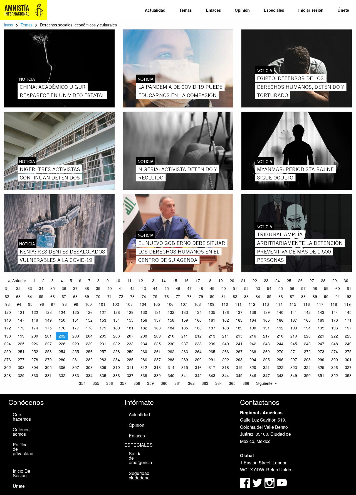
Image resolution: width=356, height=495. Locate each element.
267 (239, 351)
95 (30, 304)
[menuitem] (155, 10)
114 (279, 304)
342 (198, 375)
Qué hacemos (22, 416)
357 (123, 383)
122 (34, 312)
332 (62, 375)
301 (348, 359)
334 (89, 375)
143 (321, 312)
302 (7, 367)
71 (109, 296)
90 (326, 296)
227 (48, 343)
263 (184, 351)
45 (166, 288)
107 (184, 304)
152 (89, 320)
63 (18, 296)
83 (246, 296)
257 (103, 351)
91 (337, 296)
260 (143, 351)
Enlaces (213, 10)
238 (198, 343)
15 (175, 280)
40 (109, 288)
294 (252, 359)
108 (197, 304)
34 (41, 288)
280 (62, 359)
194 (307, 328)
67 (64, 296)
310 (116, 367)
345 (239, 375)
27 (312, 280)
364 (218, 383)
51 (235, 288)
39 (98, 288)
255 (75, 351)
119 (347, 304)
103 (129, 304)
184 (171, 328)
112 (252, 304)
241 (239, 343)
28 (323, 280)
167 (293, 320)
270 (280, 351)
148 (34, 320)
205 (103, 336)
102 (115, 304)
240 (225, 343)
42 (132, 288)
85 (269, 296)
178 (89, 328)
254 (62, 351)
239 (212, 343)
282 (89, 359)
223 (348, 336)
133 (184, 312)
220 (307, 336)
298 (307, 359)
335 (103, 375)
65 (41, 296)
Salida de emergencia (140, 458)
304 (34, 367)
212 (198, 336)
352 (334, 375)
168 (307, 320)
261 (157, 351)
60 (337, 288)
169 (321, 320)
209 (157, 336)
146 (7, 320)
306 (62, 367)
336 (116, 375)
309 (103, 367)
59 (326, 288)
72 (121, 296)
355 (96, 383)
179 (103, 328)
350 (307, 375)
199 (21, 336)
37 (75, 288)
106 (170, 304)
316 (198, 367)
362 (191, 383)
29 (334, 280)
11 (129, 280)
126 (89, 312)
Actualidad (155, 10)
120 (7, 312)
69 (87, 296)
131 (157, 312)
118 (333, 304)
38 (87, 288)
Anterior (19, 280)
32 (18, 288)
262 (171, 351)
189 (239, 328)
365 (232, 383)
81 (223, 296)
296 (280, 359)
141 (293, 312)
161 (212, 320)
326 (334, 367)
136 (225, 312)
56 (292, 288)
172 (7, 328)
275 (348, 351)
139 (266, 312)
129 (130, 312)
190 (252, 328)
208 (143, 336)
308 (89, 367)
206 (116, 336)
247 (321, 343)
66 (52, 296)
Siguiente (264, 383)
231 (103, 343)
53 (258, 288)
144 (334, 312)
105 (156, 304)
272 (307, 351)
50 (223, 288)
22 (255, 280)
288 (171, 359)
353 (348, 375)
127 (103, 312)
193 (293, 328)
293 (239, 359)
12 (141, 280)
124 (62, 312)
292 (225, 359)
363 (205, 383)
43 (144, 288)
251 (21, 351)
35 (52, 288)
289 (184, 359)
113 (265, 304)
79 (201, 296)
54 (269, 288)
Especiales (274, 10)
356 (109, 383)
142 (307, 312)
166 (280, 320)
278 (34, 359)
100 (88, 304)
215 (239, 336)
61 (349, 288)
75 (155, 296)
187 (212, 328)
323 (293, 367)
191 (266, 328)
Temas (185, 10)
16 (186, 280)
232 (116, 343)
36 (64, 288)
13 (152, 280)
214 (225, 336)
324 (307, 367)
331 (48, 375)
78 (189, 296)
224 (7, 343)
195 (321, 328)
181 (130, 328)
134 (198, 312)
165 (266, 320)
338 (143, 375)
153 (103, 320)
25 (289, 280)
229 (75, 343)
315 (184, 367)
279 (48, 359)
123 (48, 312)
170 (334, 320)
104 (143, 304)
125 (75, 312)
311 (130, 367)
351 (321, 375)
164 (252, 320)
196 (334, 328)
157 (157, 320)
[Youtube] (282, 482)
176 (62, 328)
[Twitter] (257, 482)
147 (21, 320)
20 (232, 280)
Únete (343, 10)
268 (252, 351)
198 (7, 336)
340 (171, 375)
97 (53, 304)
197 (348, 328)
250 (7, 351)
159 (184, 320)
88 (303, 296)
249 (348, 343)
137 (239, 312)
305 (48, 367)
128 (116, 312)
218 (280, 336)
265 (212, 351)
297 (293, 359)
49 (212, 288)
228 (62, 343)
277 (21, 359)
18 (209, 280)
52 (246, 288)
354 (82, 383)
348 (280, 375)
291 (212, 359)
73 (132, 296)
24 (277, 280)
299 (321, 359)
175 (48, 328)
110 (224, 304)
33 (30, 288)
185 (184, 328)
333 (75, 375)
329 (21, 375)
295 (266, 359)
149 (48, 320)
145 (348, 312)
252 (34, 351)
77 (178, 296)
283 (103, 359)
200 (34, 336)
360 (164, 383)
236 (171, 343)
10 (118, 280)
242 (252, 343)
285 (130, 359)
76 (166, 296)
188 (225, 328)
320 (252, 367)
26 (300, 280)
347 (266, 375)
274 (334, 351)
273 (321, 351)
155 (130, 320)
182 (143, 328)
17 (198, 280)
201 (48, 336)
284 (116, 359)
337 (130, 375)
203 (75, 336)
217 (266, 336)
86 (280, 296)
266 (225, 351)
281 (75, 359)
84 (258, 296)
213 (212, 336)
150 (62, 320)
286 (143, 359)
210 (171, 336)
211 (184, 336)
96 (41, 304)
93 (7, 304)
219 (293, 336)
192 (280, 328)
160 (198, 320)
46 (178, 288)
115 (293, 304)
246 (307, 343)
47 (189, 288)
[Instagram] (270, 482)
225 (21, 343)
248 (334, 343)
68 (75, 296)
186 (198, 328)
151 (75, 320)
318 (225, 367)
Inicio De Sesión (21, 473)
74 (144, 296)
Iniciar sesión (310, 10)
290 (198, 359)
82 (235, 296)
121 (21, 312)
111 (238, 304)
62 (7, 296)
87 (292, 296)
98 (64, 304)
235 (157, 343)
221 (321, 336)
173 (21, 328)
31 (7, 288)
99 (76, 304)
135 (212, 312)
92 (349, 296)
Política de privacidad (23, 449)
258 (116, 351)
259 (130, 351)
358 (137, 383)
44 (155, 288)
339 (157, 375)
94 (19, 304)
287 (157, 359)
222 (334, 336)
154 (116, 320)
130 (143, 312)
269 (266, 351)
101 (102, 304)
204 (89, 336)
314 (171, 367)
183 (157, 328)
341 (184, 375)
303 (21, 367)
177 (75, 328)
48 (201, 288)
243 (266, 343)
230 (89, 343)
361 (177, 383)
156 (143, 320)
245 (293, 343)
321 (266, 367)
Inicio (8, 25)
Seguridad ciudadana (139, 475)
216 (252, 336)
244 (280, 343)
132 (171, 312)
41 (121, 288)
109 (211, 304)
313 (157, 367)
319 (239, 367)
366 (246, 383)
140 (280, 312)
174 (34, 328)
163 (239, 320)
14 (163, 280)
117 (320, 304)
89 (315, 296)
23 (266, 280)
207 (130, 336)
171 (348, 320)
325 (321, 367)
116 (306, 304)
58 (315, 288)
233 (130, 343)
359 (150, 383)
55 (280, 288)
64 (30, 296)
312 (143, 367)
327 (348, 367)
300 (334, 359)
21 (243, 280)
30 (346, 280)
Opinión (242, 10)
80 (212, 296)
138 (252, 312)
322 (280, 367)
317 (212, 367)
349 (293, 375)
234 (143, 343)
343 (212, 375)
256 (89, 351)
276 (7, 359)
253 (48, 351)
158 (171, 320)
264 (198, 351)
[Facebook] (245, 482)
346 (252, 375)
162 (225, 320)
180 (116, 328)
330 (34, 375)
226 (34, 343)
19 (220, 280)
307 (75, 367)
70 (98, 296)
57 (303, 288)
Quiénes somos (21, 431)
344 (225, 375)
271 (293, 351)
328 (7, 375)
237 (184, 343)
